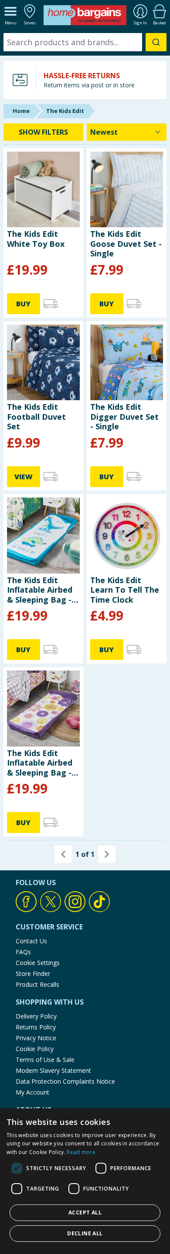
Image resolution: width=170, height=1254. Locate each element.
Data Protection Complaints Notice (65, 1081)
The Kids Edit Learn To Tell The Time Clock (124, 590)
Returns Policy (36, 1027)
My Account (32, 1092)
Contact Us (31, 941)
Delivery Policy (36, 1016)
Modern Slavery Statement (53, 1070)
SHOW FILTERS (43, 132)
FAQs (23, 952)
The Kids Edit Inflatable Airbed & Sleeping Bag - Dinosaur (39, 590)
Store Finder (33, 973)
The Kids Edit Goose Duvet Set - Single (126, 244)
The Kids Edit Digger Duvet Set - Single (124, 416)
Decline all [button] (84, 1233)
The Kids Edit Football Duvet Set (36, 416)
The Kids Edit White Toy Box (36, 239)
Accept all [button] (85, 1212)
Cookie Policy (35, 1049)
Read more (81, 1152)
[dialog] (85, 1181)
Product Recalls (37, 984)
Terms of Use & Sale (45, 1059)
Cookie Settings (38, 963)
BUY (23, 304)
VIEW (23, 476)
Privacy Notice (36, 1038)
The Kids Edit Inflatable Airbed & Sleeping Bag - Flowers (39, 763)
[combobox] (85, 42)
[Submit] (156, 42)
